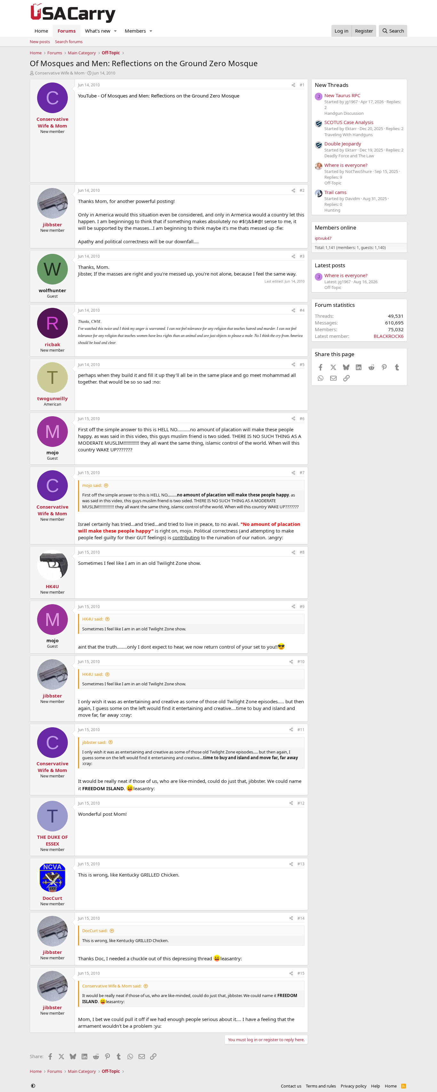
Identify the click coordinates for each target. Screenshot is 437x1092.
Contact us (291, 1086)
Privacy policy (354, 1086)
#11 (301, 729)
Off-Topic (332, 183)
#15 (301, 973)
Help (375, 1086)
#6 (302, 418)
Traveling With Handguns (348, 134)
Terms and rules (321, 1086)
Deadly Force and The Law (349, 156)
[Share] (293, 85)
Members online (335, 227)
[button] (115, 31)
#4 (302, 310)
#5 (302, 364)
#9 (302, 606)
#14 (301, 918)
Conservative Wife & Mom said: (111, 986)
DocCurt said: (94, 930)
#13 (301, 864)
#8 (302, 552)
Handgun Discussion (344, 113)
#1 (302, 85)
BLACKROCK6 (389, 336)
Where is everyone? (346, 165)
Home (41, 30)
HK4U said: (92, 619)
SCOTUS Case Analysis (348, 122)
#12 (301, 803)
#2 (302, 190)
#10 (301, 661)
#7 (302, 472)
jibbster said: (94, 742)
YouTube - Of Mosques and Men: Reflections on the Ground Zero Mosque (158, 95)
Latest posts (330, 265)
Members (135, 30)
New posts (40, 41)
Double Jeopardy (342, 143)
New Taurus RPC (342, 95)
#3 (302, 256)
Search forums (69, 41)
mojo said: (92, 485)
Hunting (332, 210)
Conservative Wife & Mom (59, 73)
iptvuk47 (323, 238)
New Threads (331, 85)
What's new (97, 30)
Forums (66, 30)
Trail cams (335, 192)
